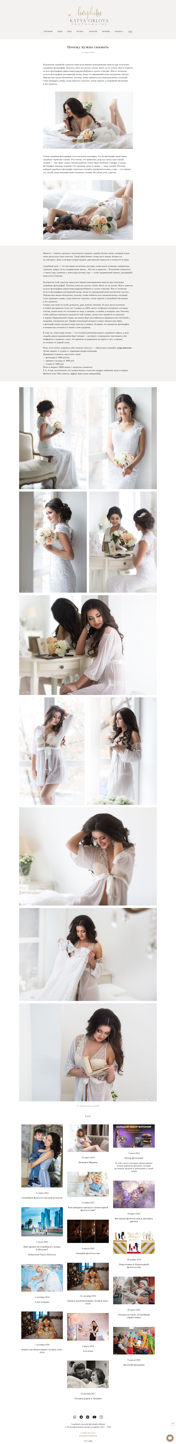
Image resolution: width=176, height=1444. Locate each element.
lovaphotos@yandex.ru (88, 1436)
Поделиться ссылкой (89, 1106)
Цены (69, 31)
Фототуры (93, 31)
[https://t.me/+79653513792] (81, 1417)
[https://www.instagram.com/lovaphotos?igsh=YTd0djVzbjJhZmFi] (101, 1417)
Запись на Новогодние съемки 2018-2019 (42, 1351)
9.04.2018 (88, 1351)
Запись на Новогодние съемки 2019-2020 (88, 1302)
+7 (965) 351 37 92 (88, 1433)
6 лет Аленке (42, 1302)
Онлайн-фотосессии (88, 1253)
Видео (60, 31)
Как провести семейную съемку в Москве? (42, 1248)
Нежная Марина (88, 1162)
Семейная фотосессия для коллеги (42, 1197)
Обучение (106, 31)
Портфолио (48, 31)
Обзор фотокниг (134, 1158)
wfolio (90, 1441)
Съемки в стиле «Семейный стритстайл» (134, 1316)
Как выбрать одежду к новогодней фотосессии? (88, 1209)
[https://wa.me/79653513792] (74, 1417)
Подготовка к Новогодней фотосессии (134, 1265)
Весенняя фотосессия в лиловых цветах (134, 1220)
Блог (130, 31)
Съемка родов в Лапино (88, 1398)
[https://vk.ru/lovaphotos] (87, 1417)
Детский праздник (134, 1364)
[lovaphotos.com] (88, 15)
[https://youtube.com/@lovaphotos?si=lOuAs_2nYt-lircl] (94, 1417)
